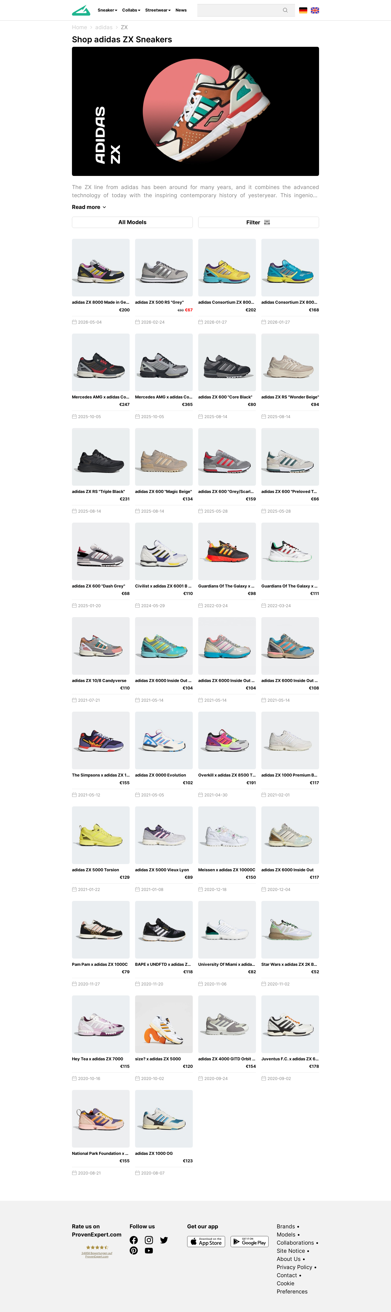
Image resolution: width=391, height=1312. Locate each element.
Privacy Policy (294, 1267)
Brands (286, 1226)
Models (286, 1234)
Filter (253, 222)
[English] (315, 10)
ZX (124, 27)
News (181, 10)
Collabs (129, 10)
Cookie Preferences (292, 1287)
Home (79, 27)
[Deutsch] (303, 10)
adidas (104, 27)
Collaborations (295, 1242)
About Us (289, 1259)
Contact (287, 1275)
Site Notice (291, 1251)
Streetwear (156, 10)
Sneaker (106, 10)
